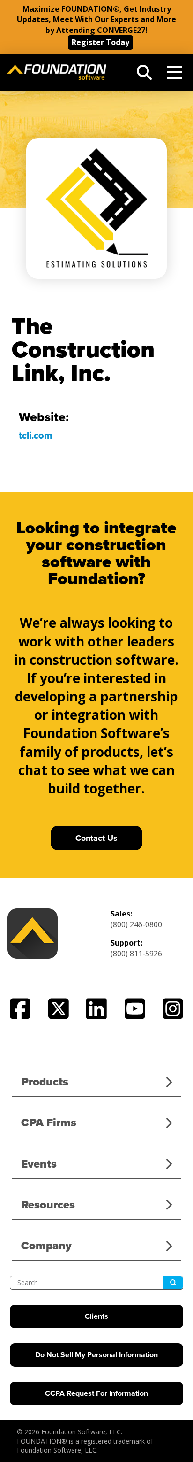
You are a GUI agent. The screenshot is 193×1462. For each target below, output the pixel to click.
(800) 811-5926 (136, 953)
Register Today (100, 42)
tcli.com (35, 435)
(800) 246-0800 (136, 924)
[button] (144, 72)
